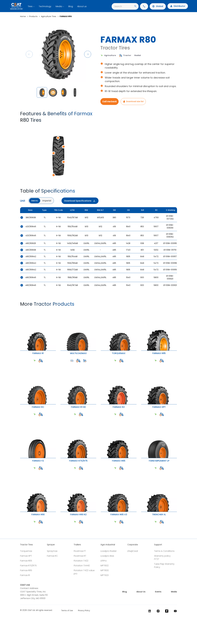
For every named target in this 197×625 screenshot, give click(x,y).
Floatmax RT (80, 555)
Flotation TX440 (82, 565)
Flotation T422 (81, 560)
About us (82, 6)
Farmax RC (52, 555)
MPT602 (105, 565)
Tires (30, 6)
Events (158, 591)
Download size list (135, 101)
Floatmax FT (80, 551)
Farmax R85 (26, 570)
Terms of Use (67, 610)
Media (59, 6)
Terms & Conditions (164, 551)
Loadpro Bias (107, 555)
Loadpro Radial (108, 551)
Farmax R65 (26, 560)
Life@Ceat (132, 551)
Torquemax (26, 551)
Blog (70, 6)
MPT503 (105, 575)
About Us (140, 591)
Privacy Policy (84, 610)
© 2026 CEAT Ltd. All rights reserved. (36, 610)
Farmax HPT (26, 555)
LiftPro (104, 560)
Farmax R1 (25, 575)
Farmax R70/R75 (28, 565)
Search (118, 6)
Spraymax (52, 551)
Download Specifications (77, 200)
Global (159, 6)
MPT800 (105, 570)
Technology (45, 6)
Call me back (109, 101)
